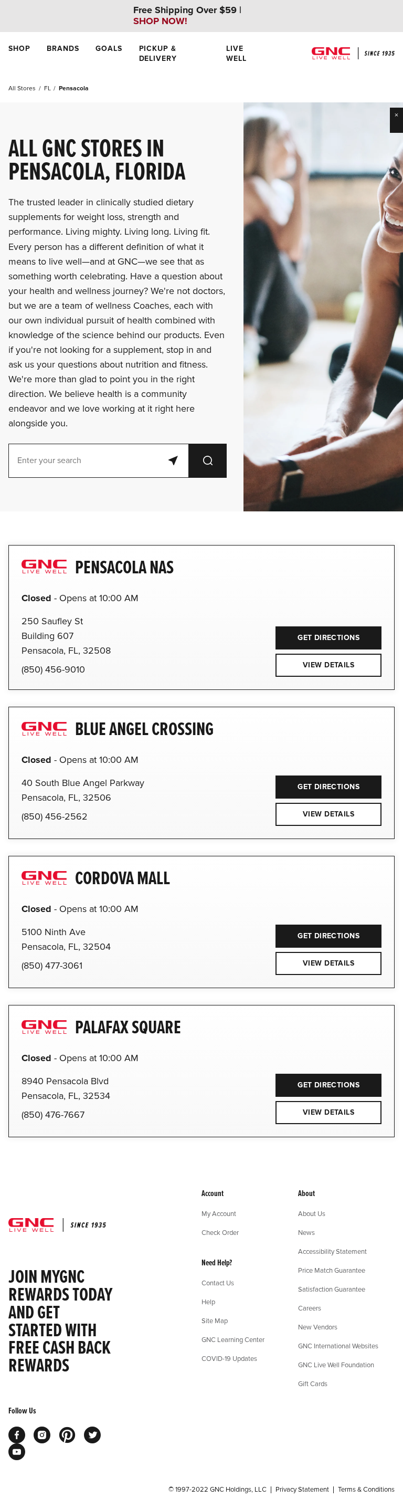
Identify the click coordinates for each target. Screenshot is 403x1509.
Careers (309, 1308)
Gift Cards (312, 1383)
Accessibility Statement (332, 1251)
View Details (328, 665)
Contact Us (218, 1282)
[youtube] (16, 1451)
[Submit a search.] (208, 461)
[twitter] (92, 1435)
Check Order (220, 1232)
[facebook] (16, 1435)
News (306, 1232)
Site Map (215, 1320)
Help (208, 1301)
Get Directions (317, 634)
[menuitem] (19, 54)
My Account (219, 1213)
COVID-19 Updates (229, 1358)
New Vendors (317, 1327)
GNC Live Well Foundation (336, 1364)
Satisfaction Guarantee (331, 1289)
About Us (311, 1213)
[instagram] (42, 1435)
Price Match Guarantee (331, 1270)
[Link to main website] (353, 53)
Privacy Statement (302, 1489)
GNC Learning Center (233, 1339)
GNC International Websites (338, 1345)
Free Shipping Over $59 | (187, 15)
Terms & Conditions (366, 1489)
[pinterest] (67, 1435)
